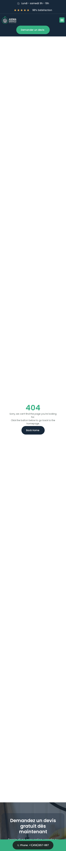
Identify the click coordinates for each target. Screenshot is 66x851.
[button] (61, 20)
